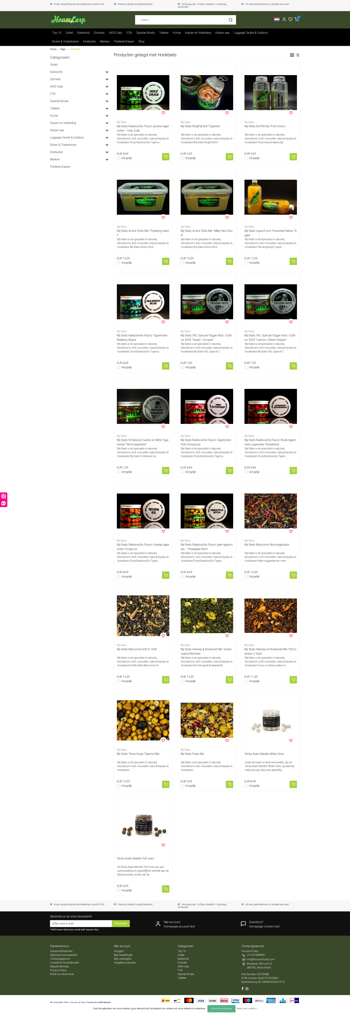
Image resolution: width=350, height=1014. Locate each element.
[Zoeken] (230, 19)
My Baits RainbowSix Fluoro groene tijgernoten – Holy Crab (143, 128)
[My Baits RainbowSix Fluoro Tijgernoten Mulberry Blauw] (143, 302)
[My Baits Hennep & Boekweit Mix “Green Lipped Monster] (207, 615)
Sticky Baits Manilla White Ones (264, 754)
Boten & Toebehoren (65, 41)
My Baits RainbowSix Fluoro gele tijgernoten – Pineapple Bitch (207, 547)
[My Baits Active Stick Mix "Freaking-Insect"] (143, 197)
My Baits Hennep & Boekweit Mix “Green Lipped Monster (206, 651)
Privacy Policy (58, 970)
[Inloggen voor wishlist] (163, 113)
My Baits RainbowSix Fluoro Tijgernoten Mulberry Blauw (142, 338)
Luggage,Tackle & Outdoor (251, 32)
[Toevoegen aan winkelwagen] (165, 156)
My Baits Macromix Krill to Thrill (136, 649)
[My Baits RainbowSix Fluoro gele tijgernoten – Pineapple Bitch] (207, 511)
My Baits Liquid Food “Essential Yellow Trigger (270, 233)
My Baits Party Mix (192, 754)
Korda (177, 32)
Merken (105, 41)
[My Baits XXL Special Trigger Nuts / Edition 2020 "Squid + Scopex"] (207, 302)
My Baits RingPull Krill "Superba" (200, 126)
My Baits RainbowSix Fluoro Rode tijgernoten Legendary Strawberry (270, 442)
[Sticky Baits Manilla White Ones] (270, 720)
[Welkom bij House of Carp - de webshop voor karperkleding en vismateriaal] (68, 20)
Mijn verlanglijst (122, 958)
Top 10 (56, 32)
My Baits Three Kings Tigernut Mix (138, 754)
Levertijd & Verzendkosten (64, 962)
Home (53, 49)
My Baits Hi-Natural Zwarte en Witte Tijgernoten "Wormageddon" (143, 442)
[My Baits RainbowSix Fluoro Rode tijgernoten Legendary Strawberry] (270, 406)
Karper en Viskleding (198, 32)
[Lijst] (297, 55)
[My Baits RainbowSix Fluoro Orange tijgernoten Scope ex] (143, 511)
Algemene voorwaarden (63, 954)
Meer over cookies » (247, 1008)
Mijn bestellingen (123, 954)
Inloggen (119, 951)
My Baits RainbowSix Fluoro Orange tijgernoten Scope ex (143, 547)
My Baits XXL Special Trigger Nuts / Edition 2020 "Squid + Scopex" (206, 338)
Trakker (164, 32)
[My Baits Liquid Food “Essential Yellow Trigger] (270, 197)
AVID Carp (115, 32)
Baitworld (83, 32)
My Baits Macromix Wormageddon (266, 544)
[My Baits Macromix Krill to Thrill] (143, 615)
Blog (141, 41)
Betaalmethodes (59, 966)
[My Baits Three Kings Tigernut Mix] (143, 720)
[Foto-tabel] (292, 55)
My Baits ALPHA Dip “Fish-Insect (264, 126)
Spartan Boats (145, 32)
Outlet (69, 32)
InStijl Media (104, 1002)
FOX (129, 32)
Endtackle (89, 41)
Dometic (99, 32)
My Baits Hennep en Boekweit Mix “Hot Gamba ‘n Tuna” (270, 651)
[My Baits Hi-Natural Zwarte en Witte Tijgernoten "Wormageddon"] (143, 406)
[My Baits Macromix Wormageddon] (270, 511)
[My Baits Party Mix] (207, 720)
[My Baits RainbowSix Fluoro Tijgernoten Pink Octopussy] (207, 406)
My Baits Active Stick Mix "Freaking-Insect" (143, 233)
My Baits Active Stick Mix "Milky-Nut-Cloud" (206, 233)
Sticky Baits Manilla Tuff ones (135, 858)
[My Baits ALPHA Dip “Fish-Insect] (270, 92)
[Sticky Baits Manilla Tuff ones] (143, 825)
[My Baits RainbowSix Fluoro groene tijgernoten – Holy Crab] (143, 92)
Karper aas (222, 32)
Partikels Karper (124, 41)
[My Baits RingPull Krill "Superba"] (207, 92)
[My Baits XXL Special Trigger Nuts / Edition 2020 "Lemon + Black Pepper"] (270, 302)
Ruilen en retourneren (62, 974)
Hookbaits (74, 49)
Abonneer (121, 923)
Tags (62, 49)
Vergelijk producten (125, 962)
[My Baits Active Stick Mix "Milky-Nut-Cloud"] (207, 197)
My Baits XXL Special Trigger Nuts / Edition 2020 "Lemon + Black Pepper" (269, 338)
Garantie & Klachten (61, 951)
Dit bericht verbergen (221, 1008)
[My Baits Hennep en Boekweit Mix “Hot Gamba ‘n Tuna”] (270, 615)
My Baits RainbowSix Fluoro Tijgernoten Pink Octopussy (206, 442)
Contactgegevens (60, 958)
